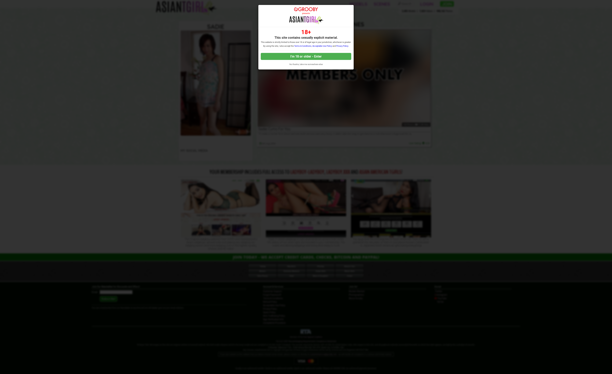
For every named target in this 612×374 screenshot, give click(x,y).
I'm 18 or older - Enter (306, 56)
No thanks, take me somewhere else (306, 64)
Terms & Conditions (302, 46)
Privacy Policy (342, 46)
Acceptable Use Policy (322, 46)
